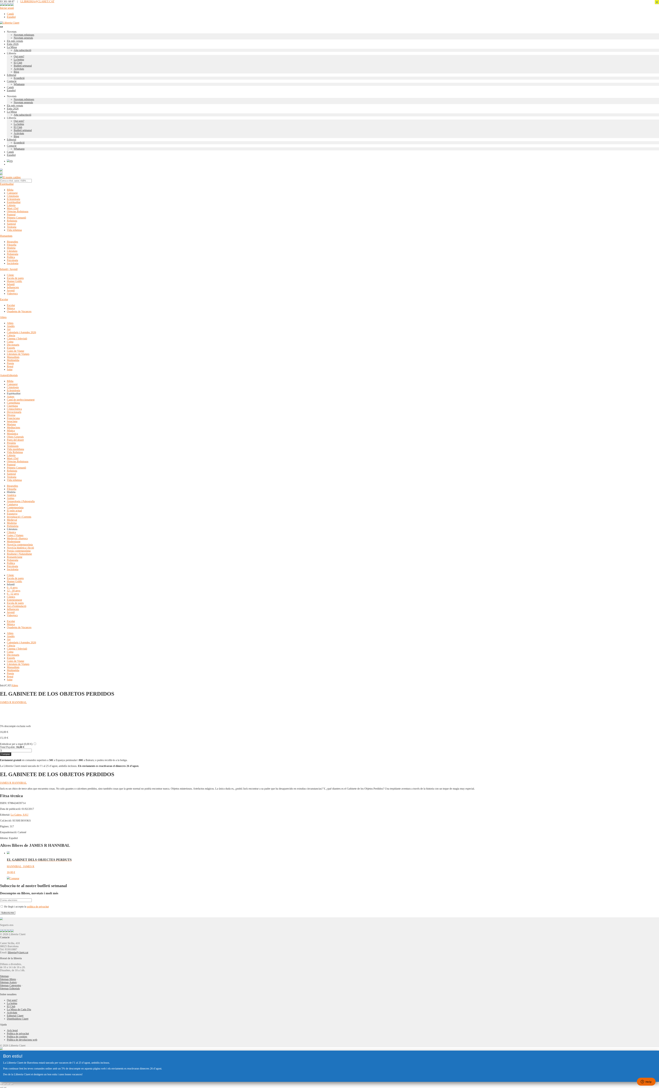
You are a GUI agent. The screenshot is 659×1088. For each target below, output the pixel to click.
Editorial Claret (15, 1015)
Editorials (12, 375)
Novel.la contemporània (20, 544)
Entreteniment (14, 599)
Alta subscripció (22, 50)
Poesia (10, 363)
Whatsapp (19, 84)
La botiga (19, 59)
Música (11, 308)
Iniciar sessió (7, 8)
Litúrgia (11, 205)
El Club (18, 62)
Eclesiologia (13, 199)
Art (8, 329)
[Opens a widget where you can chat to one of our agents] (646, 1082)
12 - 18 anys (13, 590)
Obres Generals (15, 436)
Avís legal (12, 1030)
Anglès (11, 326)
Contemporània (15, 507)
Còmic (10, 275)
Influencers (13, 287)
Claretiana (12, 405)
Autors (3, 375)
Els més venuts (15, 40)
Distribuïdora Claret (17, 1018)
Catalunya (12, 504)
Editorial (11, 74)
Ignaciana (12, 421)
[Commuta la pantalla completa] (4, 1084)
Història (11, 247)
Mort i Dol (12, 208)
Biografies (12, 241)
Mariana (11, 424)
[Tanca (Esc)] (11, 1084)
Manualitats (13, 357)
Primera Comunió (16, 217)
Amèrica (11, 495)
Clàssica (11, 532)
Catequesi (12, 192)
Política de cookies (17, 1036)
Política (11, 257)
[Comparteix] (8, 1084)
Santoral (11, 223)
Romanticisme (14, 557)
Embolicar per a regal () (16, 744)
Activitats (19, 68)
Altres (3, 317)
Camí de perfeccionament (20, 399)
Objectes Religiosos (17, 211)
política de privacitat (38, 906)
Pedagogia (12, 254)
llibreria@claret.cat (18, 952)
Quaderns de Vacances (19, 311)
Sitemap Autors (8, 982)
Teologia (11, 226)
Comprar (5, 754)
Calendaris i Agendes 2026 (21, 332)
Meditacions (13, 427)
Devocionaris (14, 412)
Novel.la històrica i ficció (20, 547)
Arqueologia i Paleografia (21, 501)
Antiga (10, 498)
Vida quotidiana (15, 449)
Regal (10, 366)
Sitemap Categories (10, 985)
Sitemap (4, 976)
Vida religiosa (14, 230)
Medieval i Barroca (17, 538)
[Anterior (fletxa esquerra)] (1, 1087)
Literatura (12, 251)
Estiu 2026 (13, 44)
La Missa (12, 47)
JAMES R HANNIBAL (13, 702)
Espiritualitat (7, 184)
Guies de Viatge (15, 350)
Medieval (12, 519)
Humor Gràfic (14, 281)
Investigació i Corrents (19, 516)
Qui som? (19, 56)
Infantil (11, 284)
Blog (16, 71)
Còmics (11, 596)
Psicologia (12, 260)
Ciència (11, 335)
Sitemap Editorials (10, 988)
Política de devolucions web (22, 1039)
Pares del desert (15, 439)
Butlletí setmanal (23, 65)
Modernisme (13, 541)
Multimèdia (13, 360)
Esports (11, 347)
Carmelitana (13, 402)
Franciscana (13, 418)
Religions (12, 220)
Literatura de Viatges (18, 354)
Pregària (11, 442)
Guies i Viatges (15, 535)
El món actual (14, 510)
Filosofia (11, 244)
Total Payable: (7, 747)
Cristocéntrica (14, 408)
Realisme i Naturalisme (19, 553)
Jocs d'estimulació (16, 606)
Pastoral (11, 214)
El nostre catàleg (12, 177)
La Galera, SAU (19, 814)
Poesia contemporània (19, 550)
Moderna (12, 523)
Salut (9, 369)
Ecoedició (19, 78)
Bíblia (10, 189)
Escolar (4, 299)
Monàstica (12, 433)
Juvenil (11, 290)
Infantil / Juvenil (9, 269)
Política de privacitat (18, 1033)
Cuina (10, 341)
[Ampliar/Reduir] (1, 1084)
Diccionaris (13, 344)
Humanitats (6, 235)
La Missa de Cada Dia (19, 1009)
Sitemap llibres (8, 979)
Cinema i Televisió (17, 338)
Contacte (11, 81)
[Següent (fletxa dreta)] (4, 1087)
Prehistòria (12, 526)
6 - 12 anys (13, 593)
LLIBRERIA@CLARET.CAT (37, 1)
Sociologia (12, 263)
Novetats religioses (24, 34)
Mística (11, 430)
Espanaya (12, 513)
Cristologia (13, 196)
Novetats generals (23, 37)
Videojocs (12, 293)
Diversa (11, 415)
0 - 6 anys (12, 587)
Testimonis (13, 446)
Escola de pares (15, 278)
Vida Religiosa (15, 452)
